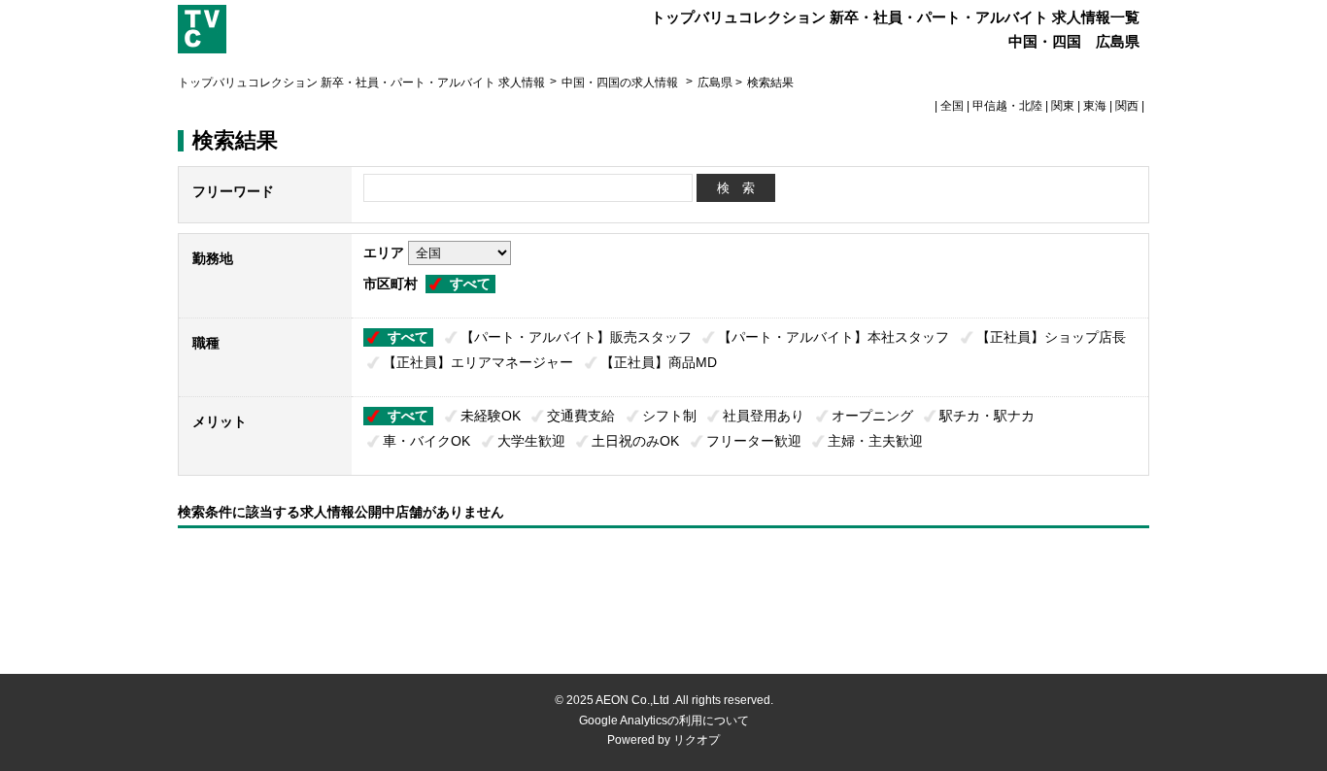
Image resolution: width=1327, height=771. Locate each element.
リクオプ (696, 740)
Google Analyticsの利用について (664, 720)
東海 (1094, 106)
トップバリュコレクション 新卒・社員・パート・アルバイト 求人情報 (361, 82)
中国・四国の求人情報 (621, 82)
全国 (952, 106)
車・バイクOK (426, 441)
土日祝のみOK (635, 441)
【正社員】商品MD (658, 362)
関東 (1062, 106)
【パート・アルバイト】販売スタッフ (576, 337)
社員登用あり (763, 415)
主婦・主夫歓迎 (875, 441)
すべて (470, 283)
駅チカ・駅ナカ (987, 415)
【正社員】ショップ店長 (1051, 337)
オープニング (872, 415)
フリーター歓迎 (753, 441)
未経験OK (490, 415)
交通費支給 (581, 415)
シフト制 (669, 415)
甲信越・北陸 (1007, 106)
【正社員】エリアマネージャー (478, 362)
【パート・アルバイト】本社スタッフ (833, 337)
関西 (1127, 106)
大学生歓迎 (531, 441)
